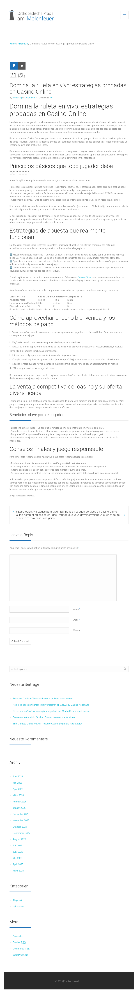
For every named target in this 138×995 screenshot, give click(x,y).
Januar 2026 (19, 808)
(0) (51, 97)
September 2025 (21, 833)
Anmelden (18, 936)
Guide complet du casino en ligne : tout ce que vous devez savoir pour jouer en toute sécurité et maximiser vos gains (68, 516)
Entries (19, 942)
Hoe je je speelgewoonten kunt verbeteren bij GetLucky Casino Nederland (51, 704)
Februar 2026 (19, 801)
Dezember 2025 (21, 814)
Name (76, 609)
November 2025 (21, 820)
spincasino (18, 906)
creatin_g (17, 97)
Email (76, 619)
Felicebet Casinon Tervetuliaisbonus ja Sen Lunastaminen (43, 698)
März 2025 (18, 870)
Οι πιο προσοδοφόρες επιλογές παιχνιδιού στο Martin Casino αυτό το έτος (51, 711)
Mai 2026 (17, 782)
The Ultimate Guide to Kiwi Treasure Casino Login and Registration (47, 723)
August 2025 (19, 839)
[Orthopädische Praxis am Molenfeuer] (32, 15)
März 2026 (18, 795)
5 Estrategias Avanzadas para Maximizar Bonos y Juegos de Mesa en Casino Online (66, 511)
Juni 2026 (18, 776)
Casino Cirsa (84, 277)
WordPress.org (20, 955)
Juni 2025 (18, 852)
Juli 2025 (17, 845)
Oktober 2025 (20, 826)
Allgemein (23, 43)
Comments (21, 948)
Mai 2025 (17, 858)
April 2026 (18, 789)
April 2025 (18, 864)
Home (13, 43)
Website (76, 630)
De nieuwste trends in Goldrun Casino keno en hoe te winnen (44, 717)
